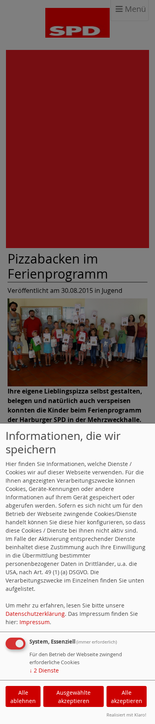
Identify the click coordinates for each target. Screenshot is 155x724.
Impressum (34, 622)
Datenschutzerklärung (35, 613)
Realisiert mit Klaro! (126, 715)
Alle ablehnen (23, 697)
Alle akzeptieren (126, 697)
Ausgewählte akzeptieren (73, 697)
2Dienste (44, 670)
